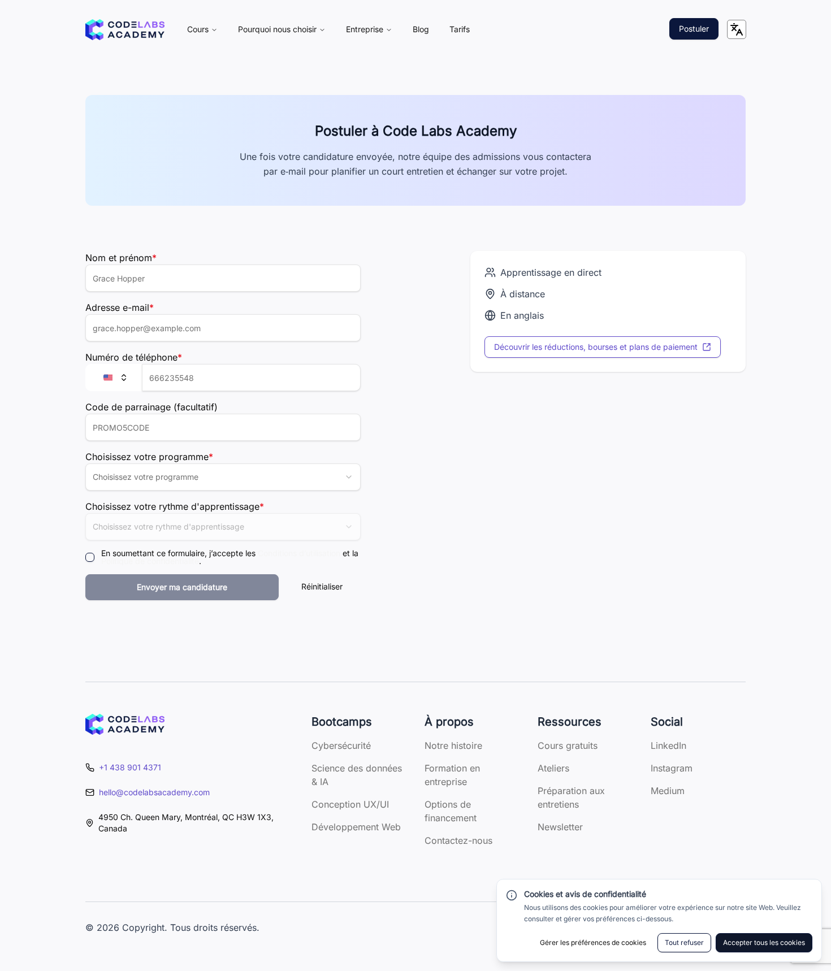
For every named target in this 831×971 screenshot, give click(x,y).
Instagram (671, 768)
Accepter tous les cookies (764, 942)
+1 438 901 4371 (130, 767)
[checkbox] (89, 557)
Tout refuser (684, 942)
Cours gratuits (568, 745)
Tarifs (459, 29)
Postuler (694, 28)
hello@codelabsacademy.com (154, 792)
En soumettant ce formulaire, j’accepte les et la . (229, 557)
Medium (668, 790)
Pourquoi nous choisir (277, 29)
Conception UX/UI (350, 804)
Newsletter (560, 827)
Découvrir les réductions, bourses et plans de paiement (596, 347)
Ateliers (553, 768)
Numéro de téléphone (133, 357)
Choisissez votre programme (149, 456)
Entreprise (364, 29)
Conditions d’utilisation (299, 553)
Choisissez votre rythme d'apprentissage (174, 506)
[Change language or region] (737, 29)
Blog (421, 29)
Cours (198, 29)
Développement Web (356, 827)
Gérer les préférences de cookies (593, 942)
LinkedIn (668, 745)
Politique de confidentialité (150, 561)
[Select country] (113, 377)
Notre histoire (453, 745)
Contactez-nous (458, 840)
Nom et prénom (121, 257)
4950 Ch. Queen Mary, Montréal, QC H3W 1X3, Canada (186, 822)
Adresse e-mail (119, 307)
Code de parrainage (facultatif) (151, 407)
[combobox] (223, 477)
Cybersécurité (341, 745)
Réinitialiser (322, 586)
